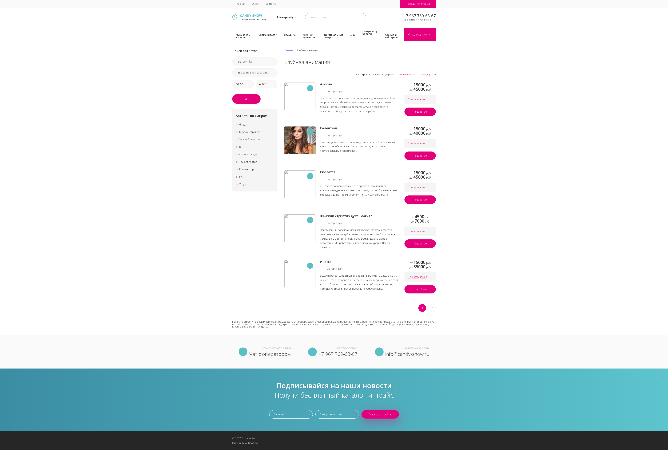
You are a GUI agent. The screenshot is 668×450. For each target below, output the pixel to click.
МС (241, 176)
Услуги (242, 184)
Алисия (326, 84)
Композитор (246, 169)
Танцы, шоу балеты (369, 32)
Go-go (242, 124)
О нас (255, 3)
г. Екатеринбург (286, 17)
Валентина (329, 128)
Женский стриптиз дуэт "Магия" (346, 216)
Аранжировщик (248, 154)
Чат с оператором (270, 354)
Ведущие (290, 34)
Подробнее (420, 111)
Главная (240, 3)
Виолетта (328, 172)
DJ (240, 147)
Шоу (352, 34)
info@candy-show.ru (407, 354)
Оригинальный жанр (333, 36)
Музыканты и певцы (243, 36)
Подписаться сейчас (380, 414)
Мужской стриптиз (249, 132)
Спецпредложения (419, 34)
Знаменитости (268, 34)
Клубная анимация (309, 36)
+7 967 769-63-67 (420, 16)
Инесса (326, 262)
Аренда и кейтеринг (391, 36)
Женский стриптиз (249, 139)
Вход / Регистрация (419, 3)
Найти (246, 99)
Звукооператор (248, 161)
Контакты (270, 3)
